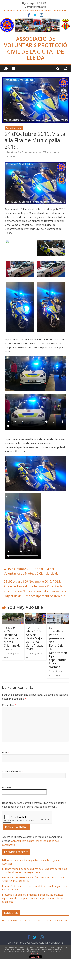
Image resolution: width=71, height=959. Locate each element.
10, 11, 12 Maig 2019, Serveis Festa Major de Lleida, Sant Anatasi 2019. (35, 638)
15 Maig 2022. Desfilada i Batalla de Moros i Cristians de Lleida (12, 638)
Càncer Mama (37, 920)
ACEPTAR (35, 957)
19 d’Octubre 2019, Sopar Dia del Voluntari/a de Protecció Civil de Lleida (31, 571)
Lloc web (7, 787)
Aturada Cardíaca (9, 920)
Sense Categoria (13, 128)
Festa (46, 920)
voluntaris (32, 152)
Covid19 (21, 920)
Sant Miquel (59, 920)
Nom (6, 752)
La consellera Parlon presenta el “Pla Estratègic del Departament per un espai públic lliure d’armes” (58, 647)
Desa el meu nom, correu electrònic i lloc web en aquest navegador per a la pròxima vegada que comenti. (34, 804)
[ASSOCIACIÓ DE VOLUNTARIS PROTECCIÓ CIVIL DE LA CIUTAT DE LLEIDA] (35, 20)
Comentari (9, 705)
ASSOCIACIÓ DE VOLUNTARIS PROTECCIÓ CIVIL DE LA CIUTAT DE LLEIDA (35, 48)
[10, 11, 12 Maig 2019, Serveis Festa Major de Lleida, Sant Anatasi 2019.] (35, 615)
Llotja (51, 920)
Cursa (27, 920)
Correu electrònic (13, 771)
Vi (66, 920)
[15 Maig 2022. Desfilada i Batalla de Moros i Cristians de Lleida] (13, 615)
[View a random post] (65, 68)
